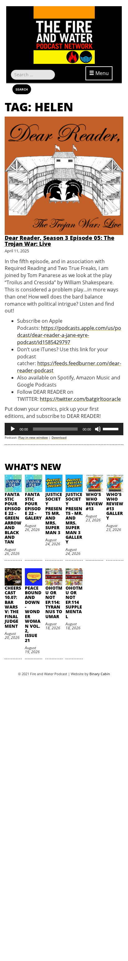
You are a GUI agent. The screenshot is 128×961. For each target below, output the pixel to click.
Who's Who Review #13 (94, 501)
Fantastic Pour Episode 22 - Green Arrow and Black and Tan (13, 518)
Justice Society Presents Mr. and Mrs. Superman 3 (53, 513)
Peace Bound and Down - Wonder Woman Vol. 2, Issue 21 (33, 614)
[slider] (111, 428)
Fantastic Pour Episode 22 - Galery (33, 506)
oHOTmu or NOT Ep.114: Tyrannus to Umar (53, 602)
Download (59, 437)
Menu (101, 73)
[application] (64, 429)
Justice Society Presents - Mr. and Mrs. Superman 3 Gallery (74, 518)
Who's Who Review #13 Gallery (114, 506)
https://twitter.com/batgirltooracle (80, 399)
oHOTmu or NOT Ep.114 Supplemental (74, 602)
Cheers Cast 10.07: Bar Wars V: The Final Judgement (13, 607)
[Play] (13, 429)
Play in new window (33, 437)
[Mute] (98, 429)
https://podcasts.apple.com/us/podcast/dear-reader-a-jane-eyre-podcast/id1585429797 (69, 335)
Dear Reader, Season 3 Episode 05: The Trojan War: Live (59, 241)
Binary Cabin (99, 673)
